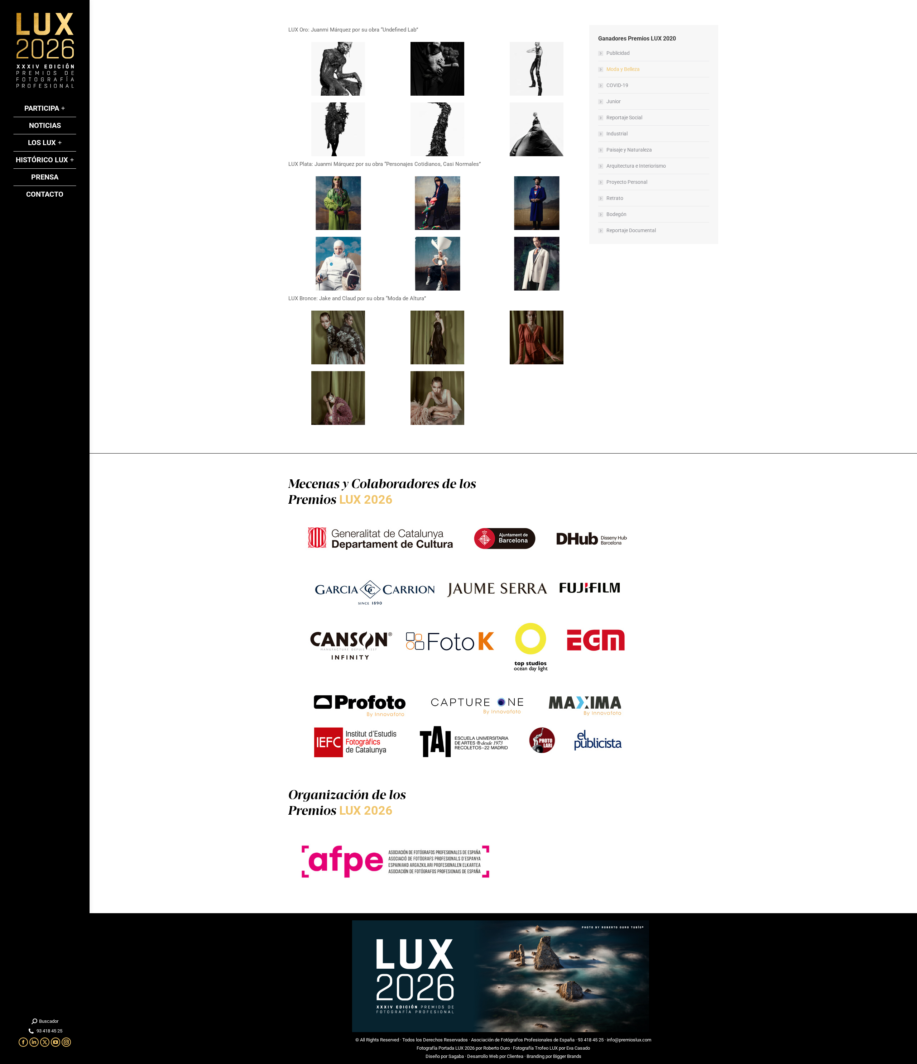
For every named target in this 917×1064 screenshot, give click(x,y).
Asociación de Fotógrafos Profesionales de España (523, 1040)
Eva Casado (578, 1048)
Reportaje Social (624, 117)
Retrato (614, 198)
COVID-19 (617, 85)
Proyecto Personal (626, 182)
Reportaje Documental (631, 230)
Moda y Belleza (623, 69)
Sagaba (456, 1056)
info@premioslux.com (629, 1040)
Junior (613, 101)
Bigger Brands (567, 1056)
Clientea (515, 1056)
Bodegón (616, 214)
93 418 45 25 (591, 1040)
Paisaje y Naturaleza (629, 150)
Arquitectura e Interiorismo (636, 166)
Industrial (617, 133)
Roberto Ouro (496, 1048)
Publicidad (618, 53)
